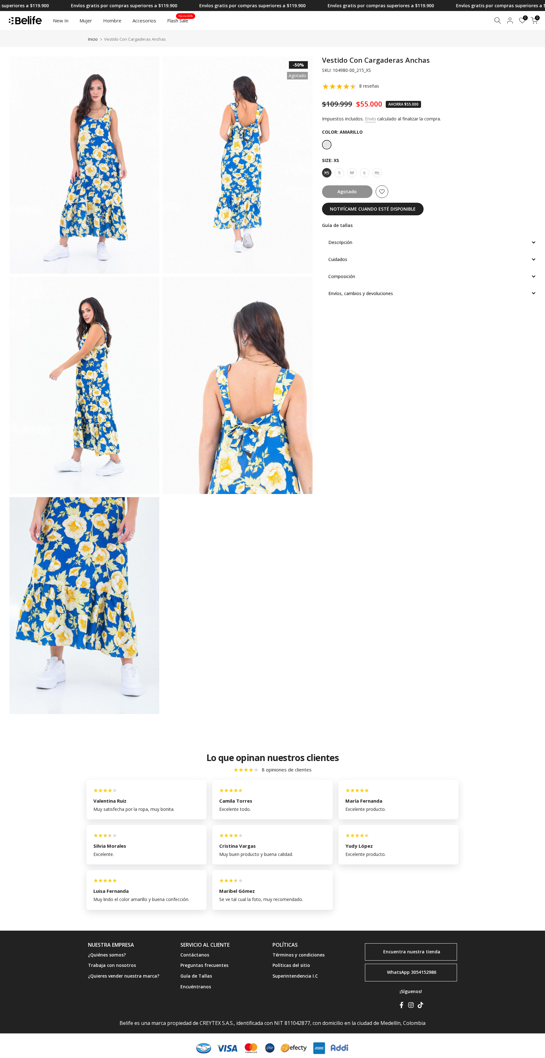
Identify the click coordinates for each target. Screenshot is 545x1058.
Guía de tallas (337, 225)
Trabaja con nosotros (112, 965)
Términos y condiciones (298, 955)
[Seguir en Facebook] (401, 1006)
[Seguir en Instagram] (411, 1006)
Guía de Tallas (196, 976)
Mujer (85, 20)
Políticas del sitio (291, 965)
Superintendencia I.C (295, 976)
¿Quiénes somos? (107, 955)
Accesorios (144, 20)
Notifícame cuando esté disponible (373, 209)
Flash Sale (180, 20)
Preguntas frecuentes (204, 965)
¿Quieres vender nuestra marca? (123, 976)
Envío (370, 119)
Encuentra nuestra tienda (411, 951)
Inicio (93, 39)
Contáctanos (194, 955)
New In (60, 20)
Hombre (112, 20)
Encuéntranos (195, 987)
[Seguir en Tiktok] (420, 1006)
